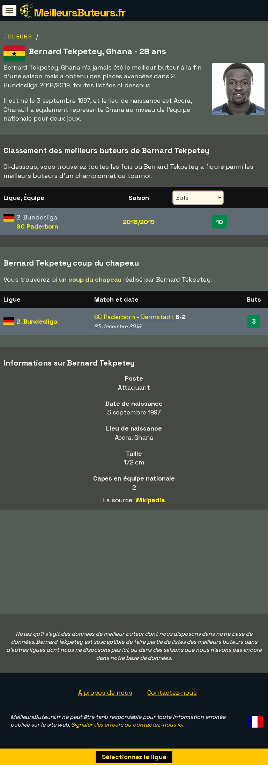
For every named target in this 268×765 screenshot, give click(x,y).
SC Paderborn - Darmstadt (134, 317)
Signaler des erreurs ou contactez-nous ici (127, 724)
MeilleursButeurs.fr (79, 13)
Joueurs (17, 36)
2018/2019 (139, 222)
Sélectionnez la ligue (134, 757)
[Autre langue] (254, 720)
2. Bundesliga (37, 321)
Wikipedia (150, 500)
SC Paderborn (37, 226)
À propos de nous (105, 692)
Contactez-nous (172, 692)
